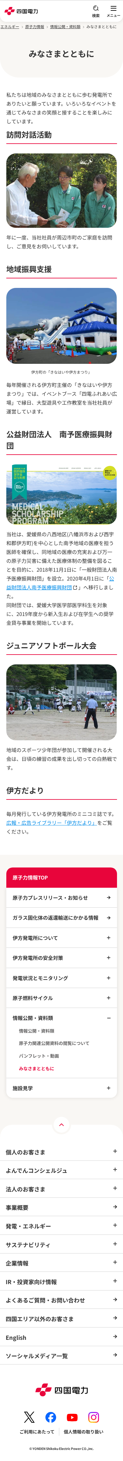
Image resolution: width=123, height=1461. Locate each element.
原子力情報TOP (30, 877)
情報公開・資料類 (65, 26)
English (16, 1337)
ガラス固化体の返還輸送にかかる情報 (55, 917)
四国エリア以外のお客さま (40, 1319)
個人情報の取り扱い (83, 1431)
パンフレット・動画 (39, 1056)
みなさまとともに (36, 1069)
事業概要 (17, 1207)
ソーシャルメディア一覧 (37, 1356)
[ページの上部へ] (61, 1125)
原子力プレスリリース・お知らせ (50, 897)
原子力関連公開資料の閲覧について (54, 1043)
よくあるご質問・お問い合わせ (45, 1300)
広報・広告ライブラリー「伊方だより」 (51, 822)
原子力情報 (34, 26)
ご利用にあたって (37, 1431)
